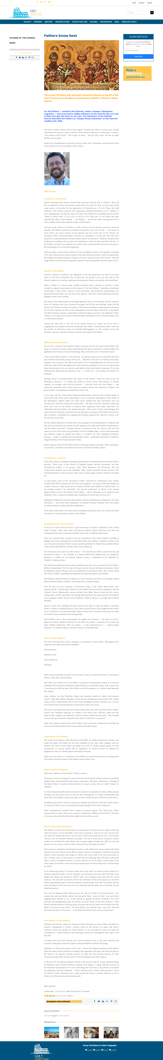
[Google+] (26, 57)
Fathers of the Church (72, 991)
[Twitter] (20, 57)
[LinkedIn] (23, 57)
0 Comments (86, 991)
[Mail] (33, 57)
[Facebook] (17, 57)
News (80, 991)
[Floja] (45, 996)
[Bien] (50, 996)
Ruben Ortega (49, 991)
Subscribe (138, 56)
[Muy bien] (52, 996)
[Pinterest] (29, 57)
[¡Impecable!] (54, 996)
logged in (55, 1015)
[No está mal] (47, 996)
